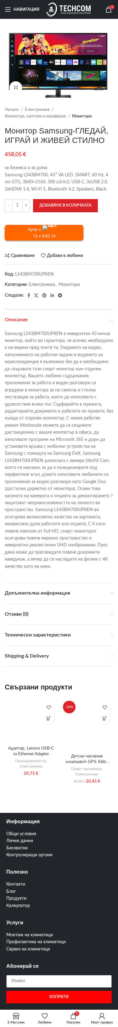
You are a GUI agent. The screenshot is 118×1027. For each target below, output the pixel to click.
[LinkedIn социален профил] (52, 295)
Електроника (37, 109)
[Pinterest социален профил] (44, 295)
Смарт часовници (86, 769)
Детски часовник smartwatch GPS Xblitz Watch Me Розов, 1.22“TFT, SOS (86, 759)
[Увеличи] (15, 87)
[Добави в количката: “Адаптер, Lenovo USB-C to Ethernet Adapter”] (48, 718)
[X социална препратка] (36, 295)
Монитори (82, 116)
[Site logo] (69, 9)
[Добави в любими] (48, 707)
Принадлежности (30, 761)
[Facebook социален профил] (28, 295)
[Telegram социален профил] (60, 295)
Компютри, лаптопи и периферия (36, 116)
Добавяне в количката (65, 205)
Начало (12, 109)
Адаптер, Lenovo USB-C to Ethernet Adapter (31, 751)
